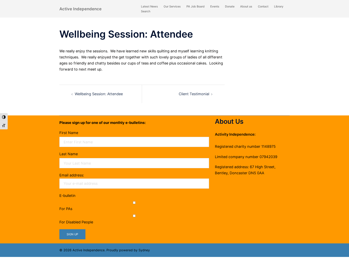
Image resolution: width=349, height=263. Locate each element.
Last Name (68, 154)
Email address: (71, 175)
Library (278, 6)
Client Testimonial (194, 94)
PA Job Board (195, 6)
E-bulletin (67, 195)
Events (214, 6)
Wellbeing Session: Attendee (99, 94)
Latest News (149, 6)
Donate (229, 6)
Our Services (172, 6)
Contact (263, 6)
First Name (68, 133)
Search (145, 11)
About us (246, 6)
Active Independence (80, 8)
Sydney (144, 250)
